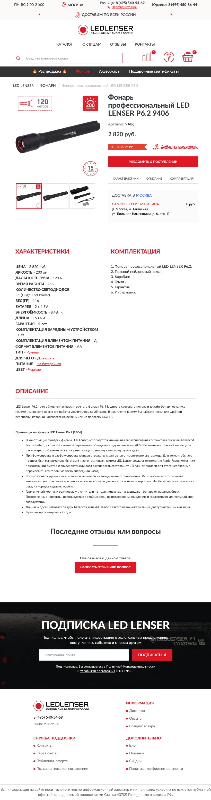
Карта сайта (47, 753)
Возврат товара (142, 726)
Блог (133, 746)
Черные (34, 370)
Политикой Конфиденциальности (130, 666)
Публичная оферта (52, 761)
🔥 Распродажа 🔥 (49, 71)
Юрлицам (91, 44)
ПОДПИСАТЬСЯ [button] (152, 655)
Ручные (33, 352)
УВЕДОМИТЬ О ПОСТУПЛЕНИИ (153, 161)
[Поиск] (18, 58)
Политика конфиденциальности (156, 769)
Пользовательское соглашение (62, 769)
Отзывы (118, 44)
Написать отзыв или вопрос (105, 567)
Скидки (135, 761)
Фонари (83, 71)
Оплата (135, 718)
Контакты (145, 44)
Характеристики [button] (125, 178)
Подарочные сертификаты (154, 71)
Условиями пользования (97, 670)
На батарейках (49, 364)
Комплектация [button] (182, 178)
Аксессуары (109, 71)
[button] (122, 6)
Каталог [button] (64, 44)
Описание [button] (154, 178)
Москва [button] (144, 195)
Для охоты (46, 358)
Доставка (137, 711)
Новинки (136, 753)
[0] (188, 57)
